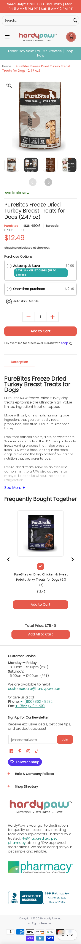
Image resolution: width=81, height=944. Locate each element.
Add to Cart (41, 331)
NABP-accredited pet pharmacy (32, 840)
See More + (14, 488)
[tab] (19, 363)
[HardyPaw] (37, 36)
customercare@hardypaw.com (34, 688)
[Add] (52, 317)
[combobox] (37, 20)
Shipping (10, 247)
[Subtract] (29, 317)
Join (65, 739)
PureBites (11, 226)
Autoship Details (26, 301)
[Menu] (7, 37)
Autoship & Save (34, 270)
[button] (71, 37)
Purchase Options (18, 256)
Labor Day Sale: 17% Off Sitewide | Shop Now (40, 53)
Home (6, 66)
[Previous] (8, 117)
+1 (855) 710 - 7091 (30, 705)
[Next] (73, 117)
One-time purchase (29, 289)
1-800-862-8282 (48, 4)
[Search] (75, 20)
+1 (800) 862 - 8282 (36, 701)
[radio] (9, 265)
